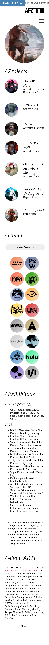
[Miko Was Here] (11, 94)
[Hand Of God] (11, 223)
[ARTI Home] (24, 9)
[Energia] (11, 118)
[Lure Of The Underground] (11, 202)
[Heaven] (11, 137)
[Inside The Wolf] (11, 156)
